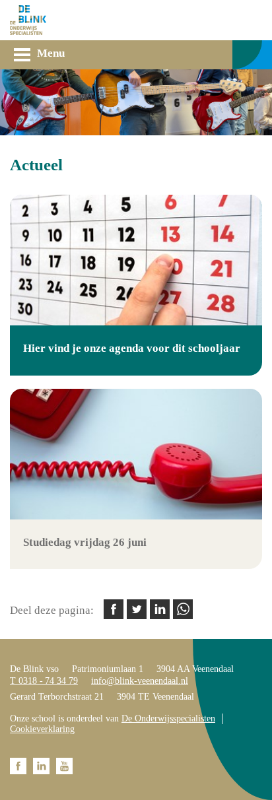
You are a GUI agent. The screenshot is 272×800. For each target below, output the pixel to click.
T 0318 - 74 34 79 (44, 681)
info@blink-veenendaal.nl (139, 681)
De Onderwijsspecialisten (168, 718)
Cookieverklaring (42, 729)
